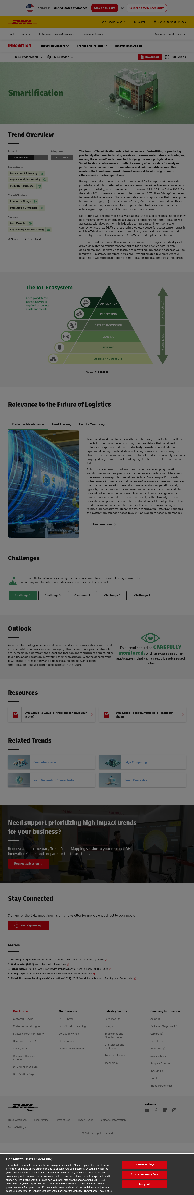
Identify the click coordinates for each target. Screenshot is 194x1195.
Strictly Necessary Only (144, 1174)
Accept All (144, 1184)
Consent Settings (144, 1164)
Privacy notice (90, 1191)
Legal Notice (105, 1191)
